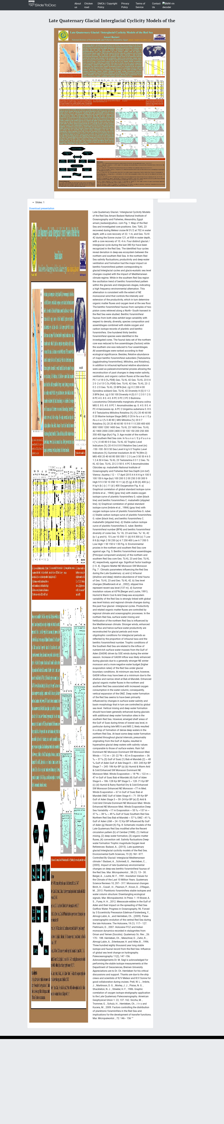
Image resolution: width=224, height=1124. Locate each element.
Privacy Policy (125, 5)
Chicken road (88, 5)
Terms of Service (140, 5)
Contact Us (156, 5)
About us (78, 5)
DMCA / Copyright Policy (107, 5)
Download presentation (41, 208)
